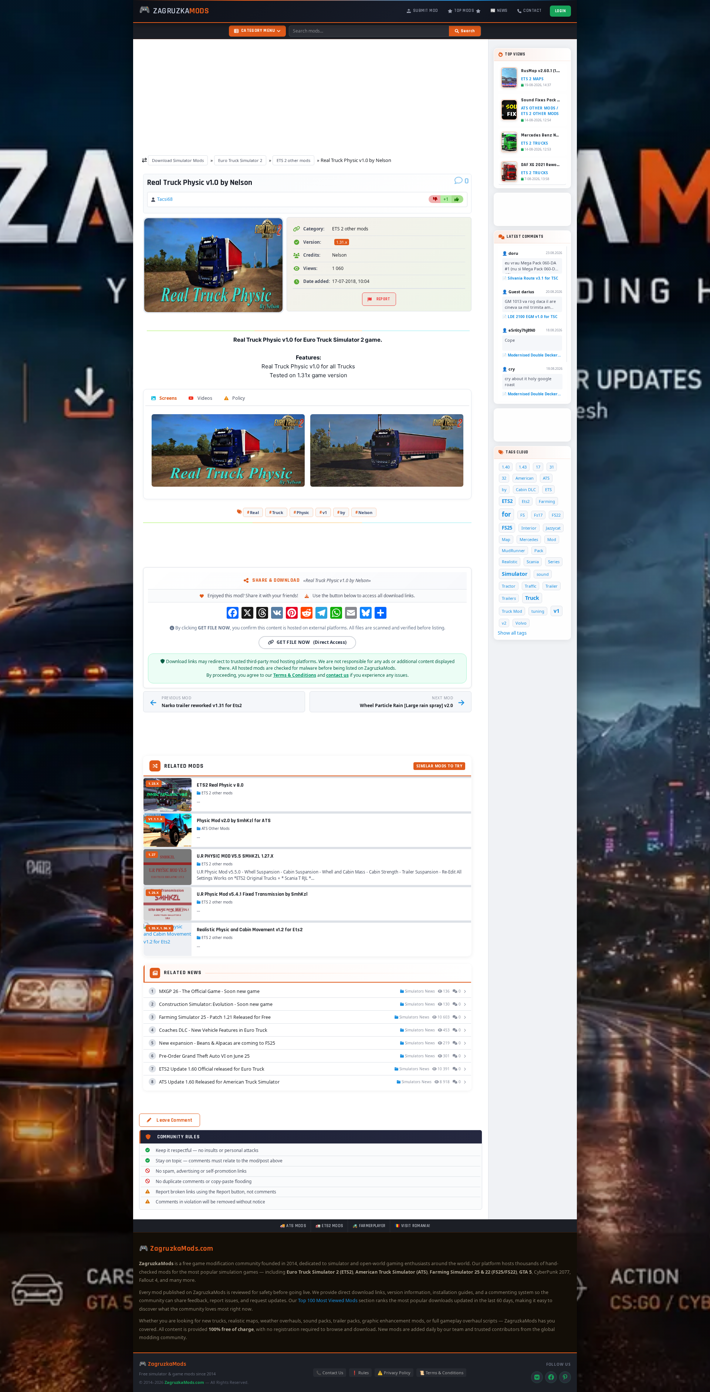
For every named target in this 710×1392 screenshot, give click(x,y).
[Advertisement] (310, 95)
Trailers (509, 598)
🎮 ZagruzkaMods (162, 1364)
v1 (324, 512)
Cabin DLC (526, 489)
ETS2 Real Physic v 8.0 (220, 785)
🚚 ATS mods (293, 1226)
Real (254, 512)
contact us (337, 675)
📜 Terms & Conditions (441, 1372)
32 (504, 478)
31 (552, 467)
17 (538, 467)
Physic (303, 512)
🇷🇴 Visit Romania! (412, 1226)
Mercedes (529, 539)
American (524, 478)
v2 (504, 623)
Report (383, 299)
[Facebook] (551, 1377)
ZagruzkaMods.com (184, 1382)
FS (522, 515)
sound (543, 574)
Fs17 (538, 515)
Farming (547, 501)
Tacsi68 (165, 199)
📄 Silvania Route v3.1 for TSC (530, 278)
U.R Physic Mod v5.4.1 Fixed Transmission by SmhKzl (252, 894)
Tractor (508, 586)
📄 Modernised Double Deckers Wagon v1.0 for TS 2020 (532, 355)
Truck (277, 512)
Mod (551, 539)
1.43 (523, 467)
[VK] (537, 1377)
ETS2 (507, 501)
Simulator (514, 573)
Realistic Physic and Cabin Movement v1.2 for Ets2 (249, 929)
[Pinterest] (565, 1377)
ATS (546, 478)
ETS (548, 489)
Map (506, 539)
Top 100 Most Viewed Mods (328, 1300)
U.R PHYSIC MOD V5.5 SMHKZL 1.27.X (235, 856)
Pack (538, 550)
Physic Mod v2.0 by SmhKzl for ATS (234, 820)
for (506, 514)
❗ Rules (360, 1372)
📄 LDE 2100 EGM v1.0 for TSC (529, 316)
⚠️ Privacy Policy (394, 1372)
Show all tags (512, 632)
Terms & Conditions (294, 675)
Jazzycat (553, 528)
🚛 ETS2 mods (329, 1226)
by (342, 512)
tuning (537, 611)
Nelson (365, 512)
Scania (533, 561)
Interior (529, 528)
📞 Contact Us (329, 1372)
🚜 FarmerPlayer (368, 1226)
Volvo (521, 623)
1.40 (506, 467)
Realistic (509, 561)
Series (553, 561)
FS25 (507, 527)
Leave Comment (174, 1120)
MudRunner (513, 550)
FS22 (556, 515)
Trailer (551, 586)
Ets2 (526, 501)
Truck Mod (512, 611)
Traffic (530, 586)
